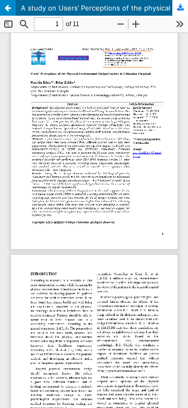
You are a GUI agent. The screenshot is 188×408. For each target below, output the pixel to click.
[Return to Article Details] (8, 8)
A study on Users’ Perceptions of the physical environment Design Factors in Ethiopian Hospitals (104, 8)
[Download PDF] (180, 8)
